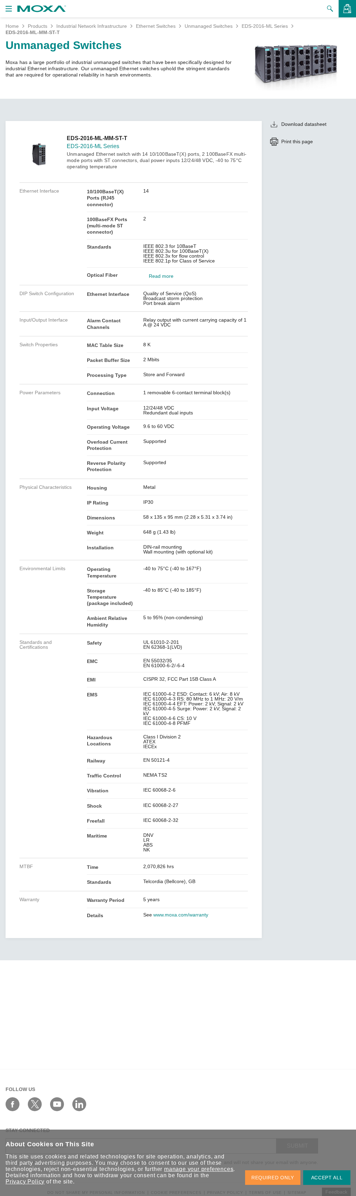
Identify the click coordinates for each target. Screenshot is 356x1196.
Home (12, 26)
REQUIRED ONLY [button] (272, 1177)
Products (37, 26)
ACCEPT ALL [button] (327, 1177)
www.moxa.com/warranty (180, 914)
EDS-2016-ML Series (265, 26)
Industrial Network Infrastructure (91, 26)
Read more (161, 276)
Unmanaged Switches (209, 26)
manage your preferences (198, 1169)
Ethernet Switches (156, 26)
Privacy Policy (25, 1182)
